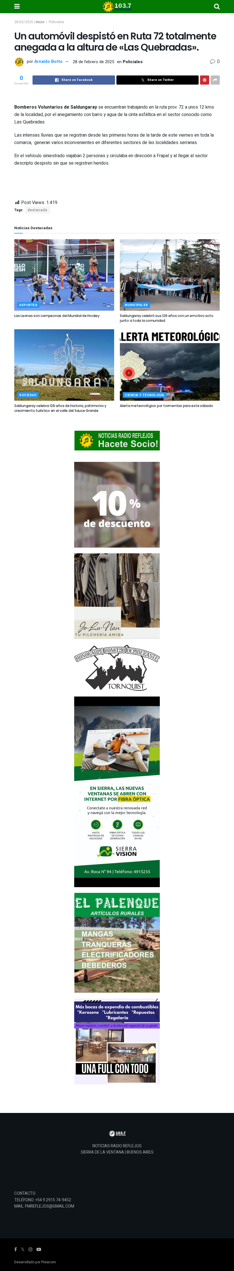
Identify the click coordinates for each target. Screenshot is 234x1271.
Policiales (56, 22)
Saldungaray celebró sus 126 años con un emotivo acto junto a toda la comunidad (166, 318)
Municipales (136, 305)
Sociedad (28, 395)
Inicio (40, 22)
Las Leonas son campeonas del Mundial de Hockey (57, 315)
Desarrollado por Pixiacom (35, 1262)
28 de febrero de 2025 (93, 62)
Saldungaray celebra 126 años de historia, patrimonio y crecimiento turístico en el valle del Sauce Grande (60, 408)
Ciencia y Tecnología (144, 395)
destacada (37, 210)
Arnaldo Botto (48, 62)
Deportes (28, 305)
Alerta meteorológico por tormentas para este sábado (166, 405)
